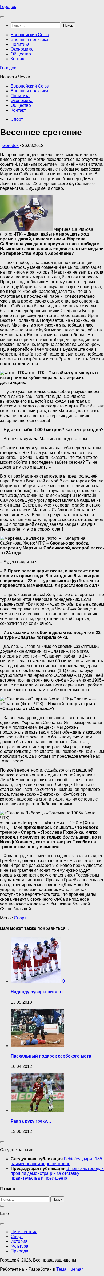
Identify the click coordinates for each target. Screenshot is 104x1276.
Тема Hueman (70, 1269)
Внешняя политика (29, 39)
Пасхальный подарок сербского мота (51, 1056)
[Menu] (2, 17)
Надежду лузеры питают (37, 992)
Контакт (18, 58)
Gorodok (10, 145)
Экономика (22, 49)
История (19, 1241)
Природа (19, 1251)
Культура (19, 1246)
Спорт (17, 119)
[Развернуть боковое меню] (2, 1142)
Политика (20, 44)
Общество (21, 54)
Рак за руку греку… (31, 1121)
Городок (8, 6)
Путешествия (24, 1231)
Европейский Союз (30, 34)
